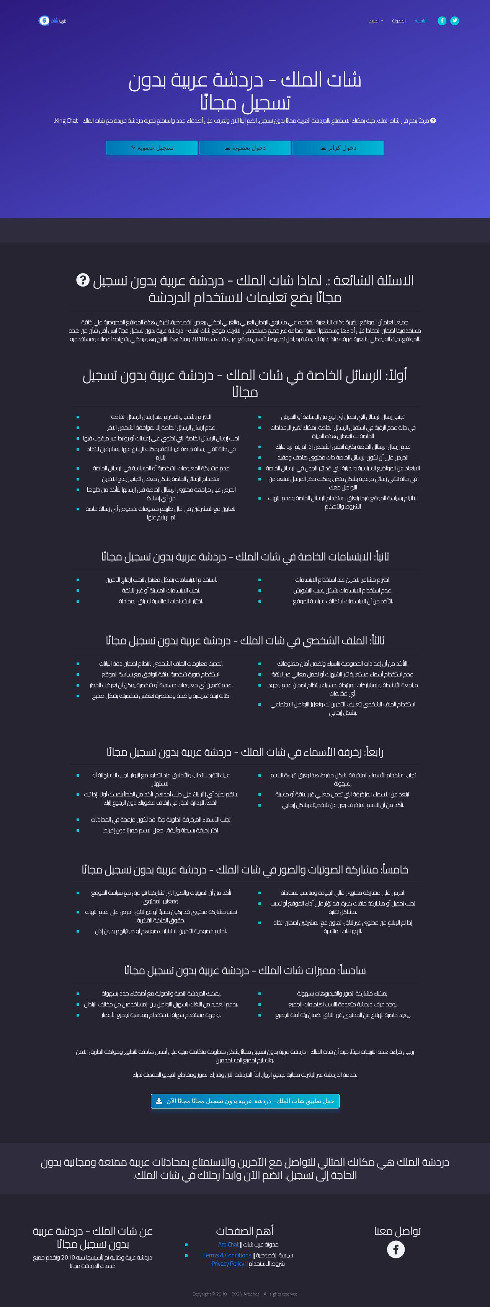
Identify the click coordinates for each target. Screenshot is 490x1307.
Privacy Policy (228, 1263)
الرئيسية (423, 20)
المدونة (399, 20)
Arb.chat (251, 1293)
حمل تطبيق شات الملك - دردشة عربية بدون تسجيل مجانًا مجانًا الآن (250, 1101)
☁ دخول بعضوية (245, 147)
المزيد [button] (374, 20)
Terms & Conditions (228, 1255)
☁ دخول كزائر (338, 147)
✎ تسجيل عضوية (152, 147)
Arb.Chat (228, 1244)
